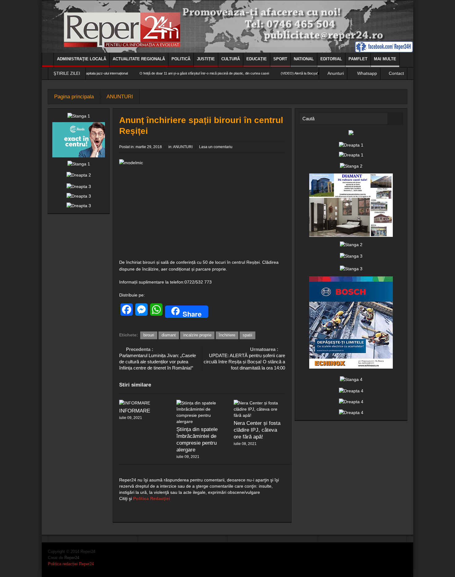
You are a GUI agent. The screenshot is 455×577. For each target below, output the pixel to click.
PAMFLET (358, 59)
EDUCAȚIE (256, 59)
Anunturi (335, 73)
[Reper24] (227, 26)
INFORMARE (134, 411)
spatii (247, 335)
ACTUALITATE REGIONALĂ (139, 59)
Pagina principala (74, 97)
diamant (169, 335)
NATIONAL (304, 59)
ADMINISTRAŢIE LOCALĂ (81, 59)
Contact (396, 73)
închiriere (227, 335)
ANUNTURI (119, 97)
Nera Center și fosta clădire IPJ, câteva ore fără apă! (257, 430)
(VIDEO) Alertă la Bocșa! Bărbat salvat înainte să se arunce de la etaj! (316, 73)
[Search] (395, 119)
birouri (148, 335)
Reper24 (71, 557)
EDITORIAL (331, 59)
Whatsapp (367, 73)
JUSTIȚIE (206, 59)
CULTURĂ (230, 59)
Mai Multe (385, 59)
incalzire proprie (197, 335)
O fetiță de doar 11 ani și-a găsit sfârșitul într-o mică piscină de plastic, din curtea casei (187, 73)
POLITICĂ (180, 59)
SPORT (280, 59)
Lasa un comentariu (215, 147)
